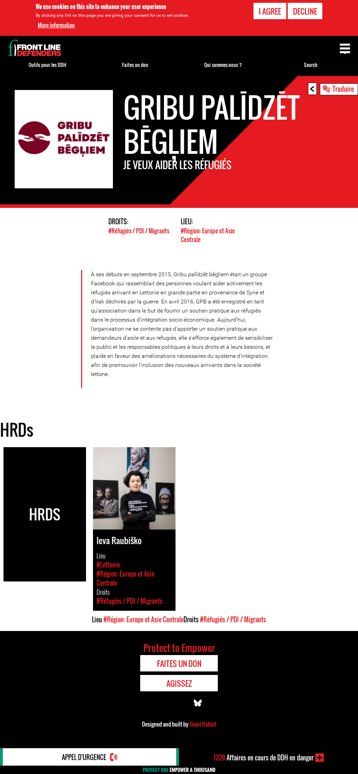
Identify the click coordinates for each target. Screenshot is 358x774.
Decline (305, 11)
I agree (270, 11)
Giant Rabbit (202, 724)
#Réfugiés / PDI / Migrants (138, 230)
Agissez (179, 683)
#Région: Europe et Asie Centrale (143, 619)
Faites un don (135, 64)
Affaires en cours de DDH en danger (264, 757)
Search (310, 64)
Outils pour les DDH (47, 64)
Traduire (343, 88)
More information (56, 25)
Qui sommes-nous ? (223, 64)
